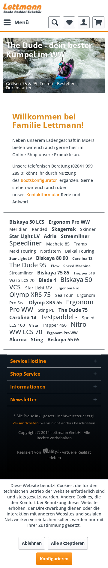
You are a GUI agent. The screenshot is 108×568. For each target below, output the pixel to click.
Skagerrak (64, 229)
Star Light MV (39, 288)
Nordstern (51, 251)
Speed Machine (77, 265)
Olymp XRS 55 (46, 302)
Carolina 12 (82, 258)
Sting (37, 339)
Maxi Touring (23, 251)
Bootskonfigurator (39, 180)
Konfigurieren (54, 558)
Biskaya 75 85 (53, 272)
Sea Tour (64, 295)
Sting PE (47, 310)
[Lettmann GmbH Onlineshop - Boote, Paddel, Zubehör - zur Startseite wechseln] (22, 8)
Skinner (88, 229)
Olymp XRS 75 (30, 294)
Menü (21, 22)
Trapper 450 (55, 325)
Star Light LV (25, 236)
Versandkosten (26, 423)
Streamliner (75, 236)
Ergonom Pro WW (69, 222)
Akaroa (18, 339)
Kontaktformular (43, 194)
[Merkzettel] (69, 22)
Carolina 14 (23, 317)
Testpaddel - (59, 317)
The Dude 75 (73, 310)
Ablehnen (32, 543)
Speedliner (26, 243)
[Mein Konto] (84, 22)
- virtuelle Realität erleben (69, 454)
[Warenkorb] (98, 22)
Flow (55, 265)
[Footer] (54, 86)
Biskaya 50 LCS (27, 222)
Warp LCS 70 (22, 280)
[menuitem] (16, 22)
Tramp (80, 244)
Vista (34, 325)
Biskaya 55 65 (63, 339)
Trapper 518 (84, 273)
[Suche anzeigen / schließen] (54, 22)
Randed (40, 229)
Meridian (19, 229)
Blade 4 (48, 280)
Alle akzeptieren (68, 543)
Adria (51, 236)
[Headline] (54, 73)
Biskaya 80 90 (52, 258)
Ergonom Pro (67, 288)
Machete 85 (58, 244)
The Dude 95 (28, 265)
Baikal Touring (79, 251)
